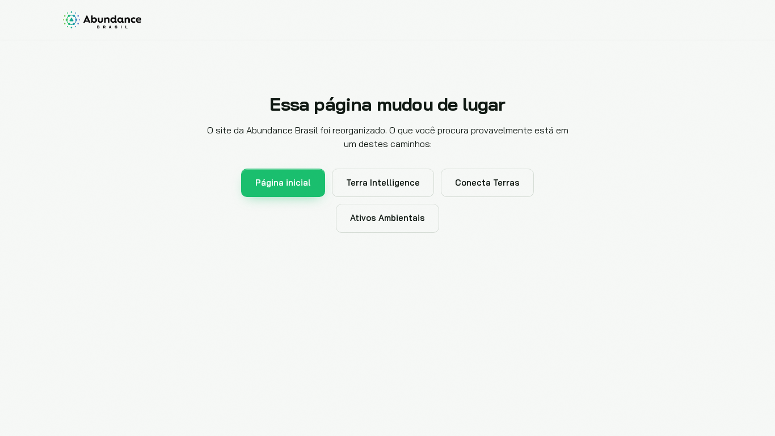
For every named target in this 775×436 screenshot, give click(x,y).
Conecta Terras (487, 182)
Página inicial (283, 182)
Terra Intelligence (383, 182)
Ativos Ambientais (387, 217)
